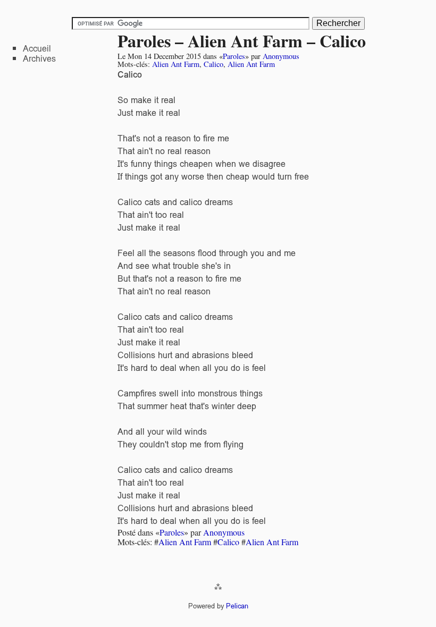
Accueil (37, 48)
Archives (39, 58)
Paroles (234, 56)
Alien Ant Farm (175, 64)
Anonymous (281, 56)
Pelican (237, 606)
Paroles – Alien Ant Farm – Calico (242, 40)
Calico (213, 64)
